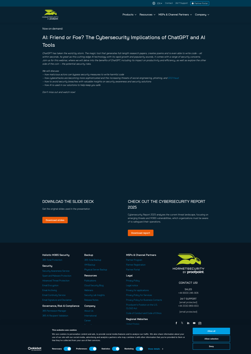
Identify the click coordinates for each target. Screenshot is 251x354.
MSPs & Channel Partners (174, 14)
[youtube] (194, 323)
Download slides (55, 220)
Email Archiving (49, 290)
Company (200, 14)
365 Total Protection (52, 259)
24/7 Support (181, 3)
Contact (169, 3)
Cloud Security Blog (94, 285)
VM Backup (89, 264)
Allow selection (211, 339)
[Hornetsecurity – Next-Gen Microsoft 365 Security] (50, 14)
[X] (182, 323)
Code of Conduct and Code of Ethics (143, 313)
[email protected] (188, 302)
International (90, 315)
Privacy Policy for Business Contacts (144, 300)
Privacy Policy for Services (139, 295)
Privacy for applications (137, 290)
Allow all (211, 331)
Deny (211, 346)
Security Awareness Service (55, 270)
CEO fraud (173, 77)
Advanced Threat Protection (55, 280)
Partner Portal (201, 3)
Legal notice (132, 285)
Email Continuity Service (53, 295)
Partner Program (134, 259)
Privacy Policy (133, 280)
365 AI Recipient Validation (55, 315)
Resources (146, 14)
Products (128, 14)
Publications (90, 280)
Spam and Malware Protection (56, 275)
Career (87, 320)
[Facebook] (176, 323)
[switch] (93, 349)
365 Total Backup (92, 259)
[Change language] (157, 3)
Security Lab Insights (94, 295)
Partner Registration (136, 264)
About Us (88, 310)
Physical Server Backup (95, 269)
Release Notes (91, 300)
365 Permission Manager (54, 310)
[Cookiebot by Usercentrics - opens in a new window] (34, 349)
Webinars (88, 290)
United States (132, 324)
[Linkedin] (188, 323)
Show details (154, 349)
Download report (140, 232)
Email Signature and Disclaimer (57, 300)
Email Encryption (50, 285)
